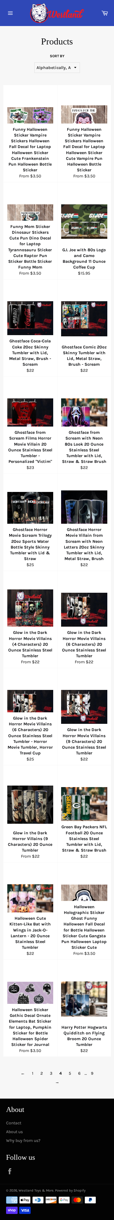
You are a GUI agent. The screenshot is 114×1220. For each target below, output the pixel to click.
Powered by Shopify (70, 1190)
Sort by (57, 56)
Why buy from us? (23, 1140)
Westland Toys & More (36, 1190)
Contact (13, 1123)
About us (14, 1131)
